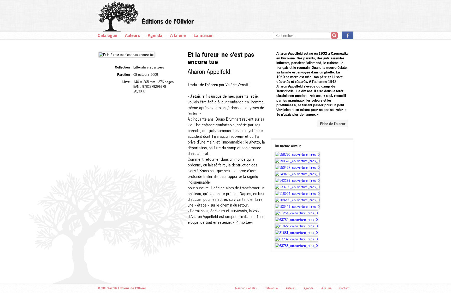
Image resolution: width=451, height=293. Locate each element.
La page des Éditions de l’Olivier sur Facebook (347, 35)
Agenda (155, 35)
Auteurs (132, 35)
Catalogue (107, 35)
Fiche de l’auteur (332, 123)
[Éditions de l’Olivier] (225, 16)
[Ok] (334, 35)
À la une (178, 35)
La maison (203, 35)
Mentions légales (246, 288)
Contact (344, 288)
